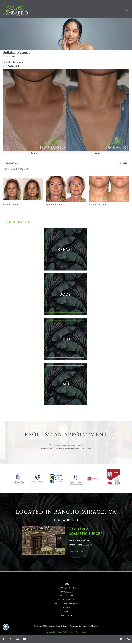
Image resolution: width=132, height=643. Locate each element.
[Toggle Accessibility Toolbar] (6, 627)
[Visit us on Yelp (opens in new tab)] (78, 520)
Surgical (66, 592)
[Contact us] (128, 639)
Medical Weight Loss (66, 603)
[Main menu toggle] (126, 10)
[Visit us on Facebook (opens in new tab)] (54, 520)
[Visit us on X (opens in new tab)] (59, 520)
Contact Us (66, 615)
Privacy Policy (62, 632)
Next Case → (123, 162)
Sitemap (83, 632)
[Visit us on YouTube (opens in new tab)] (68, 520)
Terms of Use (73, 632)
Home (66, 584)
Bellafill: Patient (16, 52)
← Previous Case (10, 162)
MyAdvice (94, 626)
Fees (66, 611)
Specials (66, 607)
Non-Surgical (66, 596)
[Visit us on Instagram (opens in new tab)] (73, 520)
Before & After (66, 600)
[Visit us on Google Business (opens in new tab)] (64, 520)
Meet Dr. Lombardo (66, 588)
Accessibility (51, 632)
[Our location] (121, 639)
